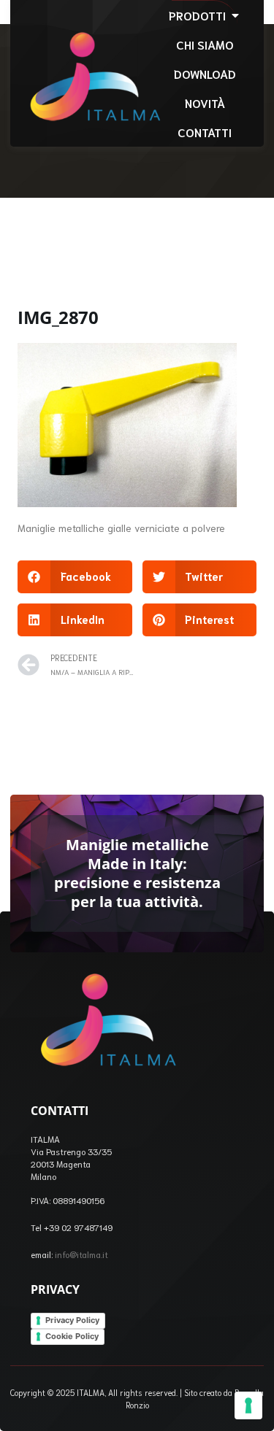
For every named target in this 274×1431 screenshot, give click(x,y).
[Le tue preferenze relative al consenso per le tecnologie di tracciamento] (248, 1405)
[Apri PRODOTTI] (235, 15)
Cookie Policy (72, 1336)
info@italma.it (81, 1254)
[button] (75, 576)
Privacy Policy (72, 1320)
